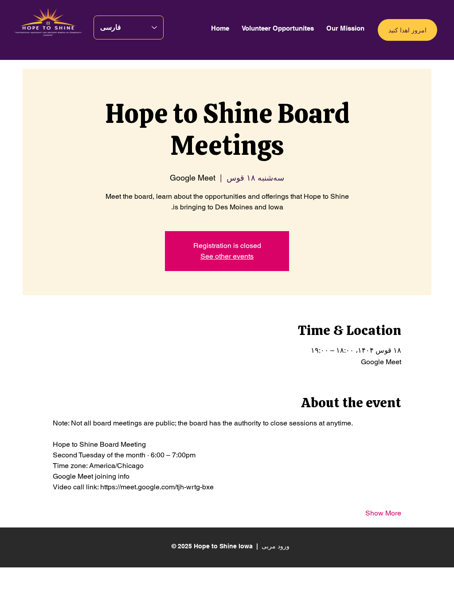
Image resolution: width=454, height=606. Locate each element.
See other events (227, 256)
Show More (383, 513)
